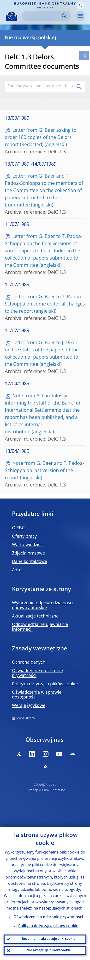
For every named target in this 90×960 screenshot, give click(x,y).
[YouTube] (59, 754)
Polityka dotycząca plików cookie (45, 684)
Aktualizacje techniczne (35, 616)
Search (64, 16)
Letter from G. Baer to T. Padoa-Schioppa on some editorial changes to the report (45, 304)
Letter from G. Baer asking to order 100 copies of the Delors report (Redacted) (40, 137)
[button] (80, 5)
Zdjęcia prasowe (28, 553)
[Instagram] (45, 754)
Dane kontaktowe (29, 562)
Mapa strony (25, 718)
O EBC (18, 528)
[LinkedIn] (32, 754)
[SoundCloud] (72, 754)
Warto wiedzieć (27, 545)
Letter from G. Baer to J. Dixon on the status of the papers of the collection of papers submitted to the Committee (42, 354)
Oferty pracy (24, 536)
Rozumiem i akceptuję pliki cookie (48, 939)
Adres (18, 570)
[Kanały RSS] (45, 766)
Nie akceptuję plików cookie (49, 950)
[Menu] (80, 16)
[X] (18, 754)
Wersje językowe (28, 706)
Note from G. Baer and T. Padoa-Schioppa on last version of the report (44, 470)
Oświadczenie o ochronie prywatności (48, 917)
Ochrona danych (28, 662)
